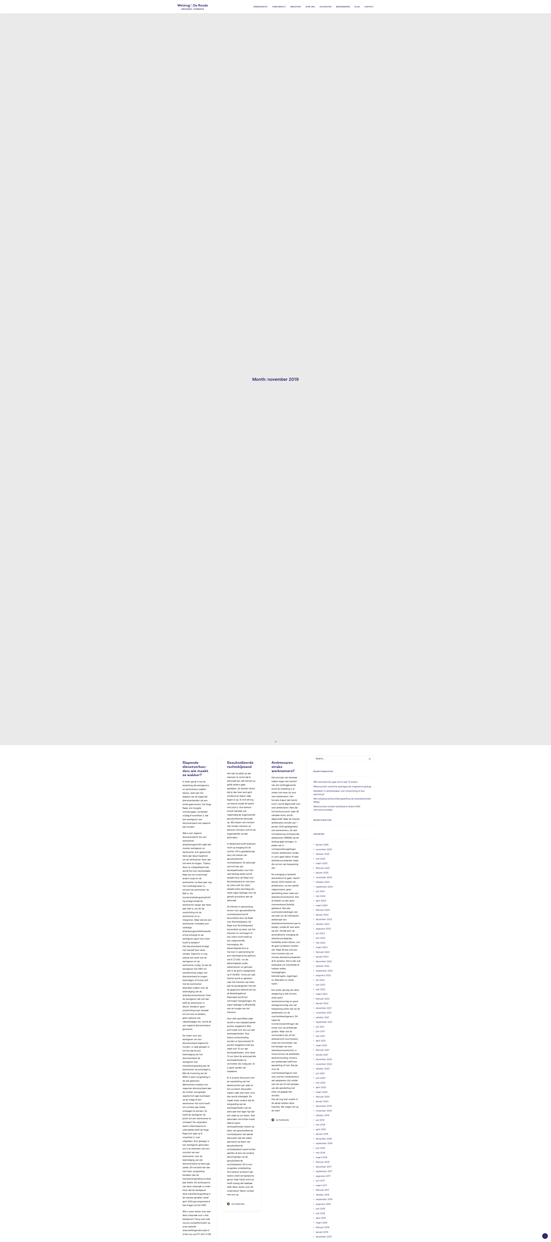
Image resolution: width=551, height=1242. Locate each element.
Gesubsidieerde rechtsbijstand (240, 764)
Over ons (310, 7)
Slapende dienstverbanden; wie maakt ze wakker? (195, 769)
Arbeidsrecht (260, 7)
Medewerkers (343, 7)
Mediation (295, 7)
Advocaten (325, 7)
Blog (357, 7)
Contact (369, 7)
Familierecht (279, 7)
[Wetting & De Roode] (192, 7)
